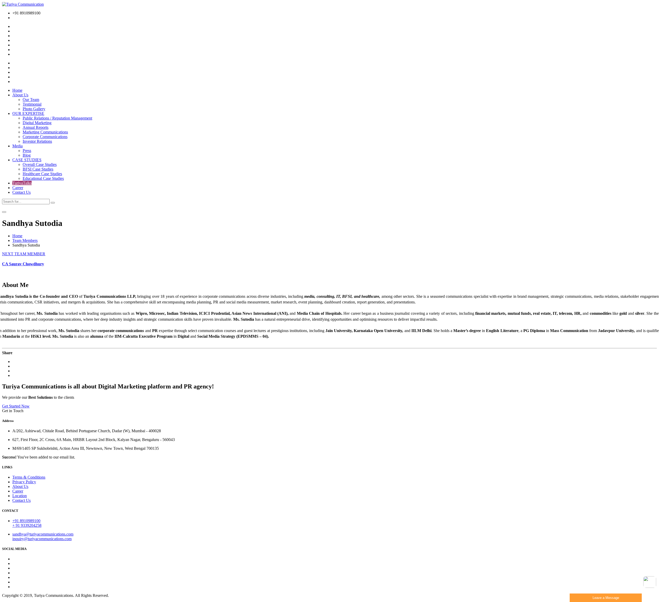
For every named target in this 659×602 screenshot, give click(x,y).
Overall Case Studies (40, 164)
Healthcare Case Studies (42, 174)
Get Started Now (16, 406)
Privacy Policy (24, 482)
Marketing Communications (45, 132)
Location (19, 496)
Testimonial (32, 104)
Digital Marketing (37, 123)
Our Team (31, 99)
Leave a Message (606, 598)
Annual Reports (35, 127)
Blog (27, 155)
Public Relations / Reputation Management (57, 118)
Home (17, 90)
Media (17, 146)
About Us (20, 95)
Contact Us (21, 192)
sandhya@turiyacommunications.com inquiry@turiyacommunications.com (42, 536)
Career (17, 187)
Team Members (25, 240)
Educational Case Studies (43, 178)
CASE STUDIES (26, 160)
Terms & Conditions (28, 477)
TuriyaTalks (22, 183)
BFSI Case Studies (38, 169)
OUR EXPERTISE (28, 113)
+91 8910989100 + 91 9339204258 (26, 523)
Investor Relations (37, 141)
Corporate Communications (45, 136)
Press (27, 150)
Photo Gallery (34, 109)
